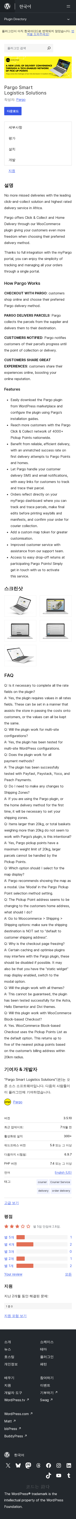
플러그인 (47, 1357)
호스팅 (9, 1357)
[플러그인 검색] (49, 48)
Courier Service (60, 1182)
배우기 (9, 1378)
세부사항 (15, 127)
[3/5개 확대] (30, 626)
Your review (13, 1274)
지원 (11, 171)
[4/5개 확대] (66, 626)
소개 (7, 1342)
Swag (46, 1400)
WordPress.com (18, 1414)
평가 (12, 138)
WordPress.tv (16, 1400)
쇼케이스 (47, 1342)
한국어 (19, 1455)
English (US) (63, 1172)
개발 (12, 160)
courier (42, 1182)
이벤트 (45, 1385)
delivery (43, 1190)
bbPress (12, 1429)
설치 (12, 149)
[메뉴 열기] (69, 6)
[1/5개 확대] (30, 601)
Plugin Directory (15, 19)
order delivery (61, 1190)
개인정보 (11, 1364)
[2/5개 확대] (66, 601)
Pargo (21, 99)
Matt (10, 1421)
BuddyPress (15, 1436)
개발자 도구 (13, 1392)
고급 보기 (11, 1203)
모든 (68, 1274)
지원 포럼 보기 (15, 1316)
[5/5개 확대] (30, 650)
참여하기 (47, 1378)
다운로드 (13, 111)
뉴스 (7, 1349)
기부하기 (49, 1392)
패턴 (43, 1364)
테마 (43, 1349)
